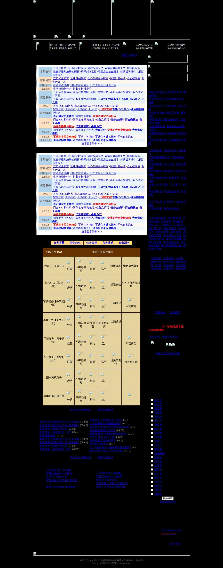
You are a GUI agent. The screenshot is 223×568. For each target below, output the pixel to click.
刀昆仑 (158, 490)
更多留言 (175, 312)
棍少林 (158, 420)
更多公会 (161, 353)
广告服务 (103, 560)
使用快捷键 (174, 218)
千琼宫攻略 (170, 105)
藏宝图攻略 (172, 112)
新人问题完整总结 (171, 245)
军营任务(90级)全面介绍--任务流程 (59, 421)
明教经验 (156, 268)
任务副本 (124, 242)
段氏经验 (168, 265)
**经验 (179, 258)
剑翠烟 (158, 457)
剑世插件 (169, 201)
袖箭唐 (158, 424)
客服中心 (130, 560)
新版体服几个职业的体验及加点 (108, 433)
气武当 (158, 482)
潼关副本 (70, 109)
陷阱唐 (158, 428)
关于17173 (84, 560)
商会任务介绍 (157, 92)
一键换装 (166, 225)
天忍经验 (180, 265)
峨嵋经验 (156, 261)
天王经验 (156, 258)
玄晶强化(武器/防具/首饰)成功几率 (109, 427)
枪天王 (158, 400)
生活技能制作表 (62, 88)
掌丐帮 (158, 473)
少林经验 (168, 268)
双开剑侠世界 (88, 71)
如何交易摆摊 (174, 238)
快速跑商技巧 (157, 99)
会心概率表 (133, 78)
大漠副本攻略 (157, 112)
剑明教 (158, 437)
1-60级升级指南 (157, 218)
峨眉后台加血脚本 (108, 71)
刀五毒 (158, 412)
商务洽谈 (112, 560)
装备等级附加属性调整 (66, 71)
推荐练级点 (133, 68)
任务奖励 (108, 242)
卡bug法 (92, 109)
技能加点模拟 (61, 85)
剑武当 (158, 486)
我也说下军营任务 (56, 477)
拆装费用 (174, 177)
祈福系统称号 (171, 191)
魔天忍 (158, 469)
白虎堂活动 (161, 231)
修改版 (91, 119)
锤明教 (158, 433)
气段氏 (158, 445)
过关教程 (171, 133)
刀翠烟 (158, 461)
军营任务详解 (86, 136)
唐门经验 (156, 265)
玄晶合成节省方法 (63, 99)
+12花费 (173, 184)
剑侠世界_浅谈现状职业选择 (106, 451)
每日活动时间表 (77, 68)
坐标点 (56, 112)
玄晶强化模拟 (171, 208)
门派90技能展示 (79, 85)
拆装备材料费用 (82, 88)
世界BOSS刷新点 (63, 105)
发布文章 (154, 336)
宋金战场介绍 (171, 242)
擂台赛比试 (169, 228)
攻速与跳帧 (155, 164)
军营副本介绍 (157, 133)
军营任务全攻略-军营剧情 (61, 486)
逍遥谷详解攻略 (158, 140)
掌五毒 (158, 408)
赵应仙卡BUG (171, 119)
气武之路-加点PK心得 (102, 437)
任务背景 (59, 242)
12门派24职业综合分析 (103, 85)
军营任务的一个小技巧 (59, 473)
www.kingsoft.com (171, 530)
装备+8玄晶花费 (99, 92)
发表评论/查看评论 (81, 409)
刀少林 (158, 416)
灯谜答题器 (59, 68)
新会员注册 (173, 353)
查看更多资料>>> (92, 143)
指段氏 (158, 441)
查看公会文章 (170, 336)
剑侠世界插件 (128, 71)
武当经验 (168, 261)
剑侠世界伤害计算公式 (103, 430)
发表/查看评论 (167, 502)
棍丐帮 (158, 477)
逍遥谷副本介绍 (82, 140)
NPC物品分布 (174, 92)
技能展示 (169, 171)
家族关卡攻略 (83, 116)
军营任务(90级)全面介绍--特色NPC (59, 425)
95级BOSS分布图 (108, 105)
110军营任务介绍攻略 (58, 470)
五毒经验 (168, 258)
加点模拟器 (155, 171)
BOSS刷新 (155, 119)
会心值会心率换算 (120, 92)
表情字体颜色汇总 (115, 68)
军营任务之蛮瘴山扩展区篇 (61, 480)
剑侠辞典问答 (95, 68)
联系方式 (121, 560)
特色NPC (75, 242)
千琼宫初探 (155, 105)
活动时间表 (170, 150)
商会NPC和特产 (62, 119)
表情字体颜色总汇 (159, 157)
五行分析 (169, 164)
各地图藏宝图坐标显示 (103, 440)
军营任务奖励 (47, 435)
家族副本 (58, 109)
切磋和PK (176, 231)
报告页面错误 (129, 55)
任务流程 (91, 242)
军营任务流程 (125, 136)
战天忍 (158, 465)
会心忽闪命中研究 (98, 78)
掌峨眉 (158, 449)
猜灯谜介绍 (154, 228)
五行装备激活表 (62, 92)
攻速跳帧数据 (78, 78)
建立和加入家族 (172, 235)
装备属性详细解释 (86, 99)
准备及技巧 (102, 119)
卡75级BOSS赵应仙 (85, 105)
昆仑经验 (180, 268)
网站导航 (139, 560)
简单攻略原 (79, 119)
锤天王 (158, 404)
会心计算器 (155, 201)
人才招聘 (94, 560)
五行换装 (178, 225)
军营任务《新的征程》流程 (55, 432)
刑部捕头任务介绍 (63, 129)
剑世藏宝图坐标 (99, 444)
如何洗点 (153, 225)
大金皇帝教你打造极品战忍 (105, 423)
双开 (151, 160)
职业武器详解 (81, 92)
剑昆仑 (158, 494)
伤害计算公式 (118, 78)
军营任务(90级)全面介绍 (53, 428)
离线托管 (178, 221)
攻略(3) (125, 109)
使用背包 (166, 221)
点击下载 (174, 543)
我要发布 (160, 312)
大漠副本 (82, 109)
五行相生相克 (61, 78)
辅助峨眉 (159, 453)
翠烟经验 (180, 261)
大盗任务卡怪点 (85, 129)
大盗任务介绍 (157, 126)
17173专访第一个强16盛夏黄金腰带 (110, 447)
